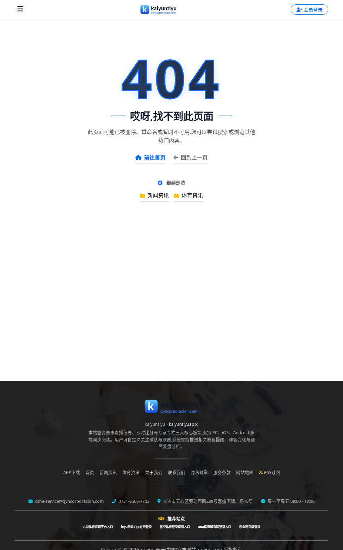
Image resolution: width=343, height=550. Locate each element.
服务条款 (222, 472)
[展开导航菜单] (20, 9)
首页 (89, 472)
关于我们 (153, 472)
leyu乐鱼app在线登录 (136, 527)
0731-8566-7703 (133, 501)
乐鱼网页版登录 (249, 527)
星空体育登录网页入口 (175, 527)
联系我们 (176, 472)
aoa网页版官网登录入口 (214, 527)
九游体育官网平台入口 (98, 527)
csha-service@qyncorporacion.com (69, 501)
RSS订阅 (272, 472)
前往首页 (154, 157)
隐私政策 (199, 472)
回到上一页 (194, 157)
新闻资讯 (157, 195)
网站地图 (245, 472)
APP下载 (71, 472)
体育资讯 (191, 195)
